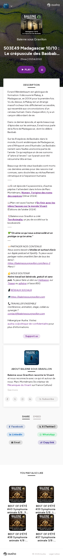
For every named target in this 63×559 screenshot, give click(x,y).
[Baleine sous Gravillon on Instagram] (22, 399)
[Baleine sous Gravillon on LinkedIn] (30, 399)
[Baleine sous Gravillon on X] (14, 399)
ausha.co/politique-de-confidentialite (28, 323)
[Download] (42, 69)
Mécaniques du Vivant (19, 385)
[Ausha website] (53, 5)
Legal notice (54, 554)
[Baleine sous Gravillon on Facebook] (7, 399)
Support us (31, 336)
